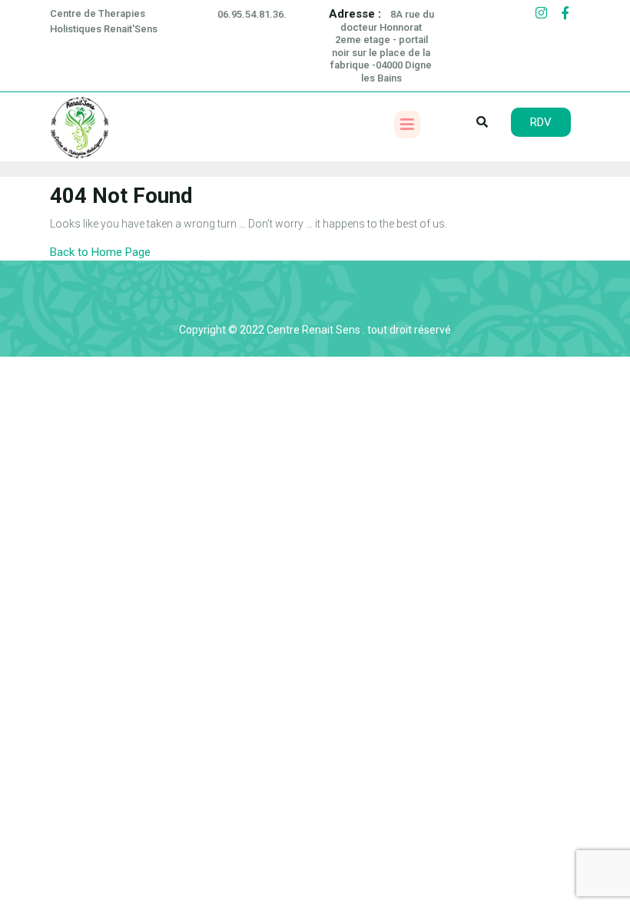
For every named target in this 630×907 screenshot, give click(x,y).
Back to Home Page (100, 252)
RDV (541, 122)
